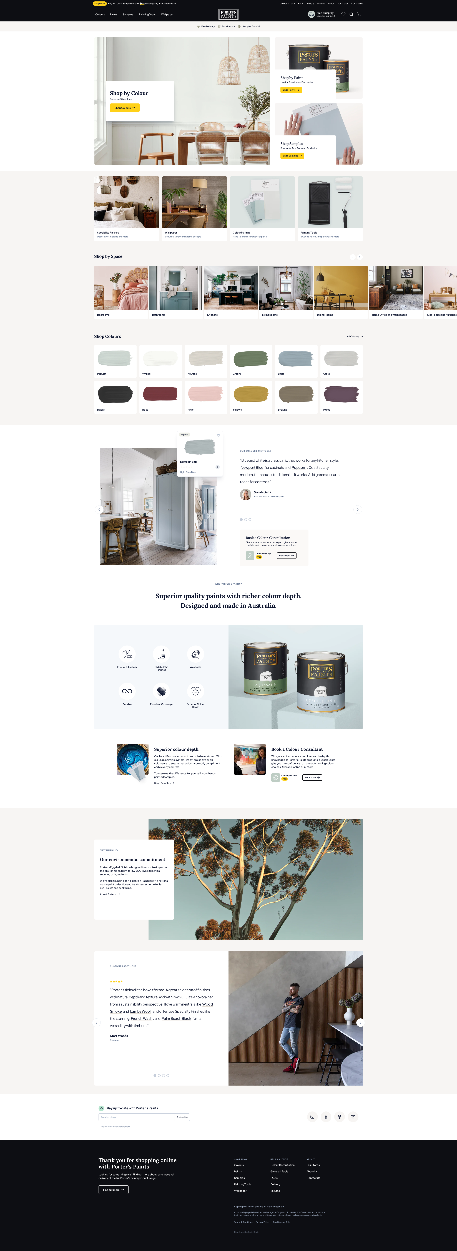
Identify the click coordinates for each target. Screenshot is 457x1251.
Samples (128, 14)
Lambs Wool (140, 1011)
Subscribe (182, 1117)
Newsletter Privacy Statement (115, 1126)
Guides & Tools (287, 3)
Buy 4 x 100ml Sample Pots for (142, 3)
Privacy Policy (263, 1222)
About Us (312, 1171)
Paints (113, 14)
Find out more (111, 1189)
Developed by (247, 1232)
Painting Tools (147, 14)
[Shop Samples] (133, 759)
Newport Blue (252, 467)
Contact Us (357, 3)
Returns (321, 3)
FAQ (300, 3)
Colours (100, 14)
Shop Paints (289, 89)
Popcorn (299, 467)
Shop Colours (123, 107)
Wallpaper (167, 14)
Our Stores (342, 3)
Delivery (310, 3)
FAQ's (274, 1177)
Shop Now (99, 3)
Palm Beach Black (176, 1018)
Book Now (284, 555)
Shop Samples (290, 156)
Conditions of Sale (281, 1222)
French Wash (141, 1018)
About (331, 3)
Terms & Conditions (243, 1222)
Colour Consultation (282, 1164)
